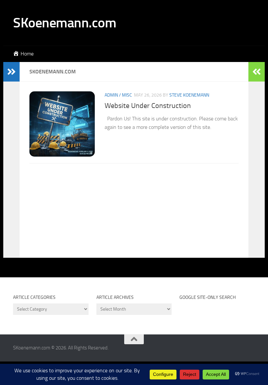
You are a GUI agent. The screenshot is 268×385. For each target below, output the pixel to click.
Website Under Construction (148, 105)
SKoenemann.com (64, 23)
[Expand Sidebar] (11, 72)
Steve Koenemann (189, 95)
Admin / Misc (118, 95)
